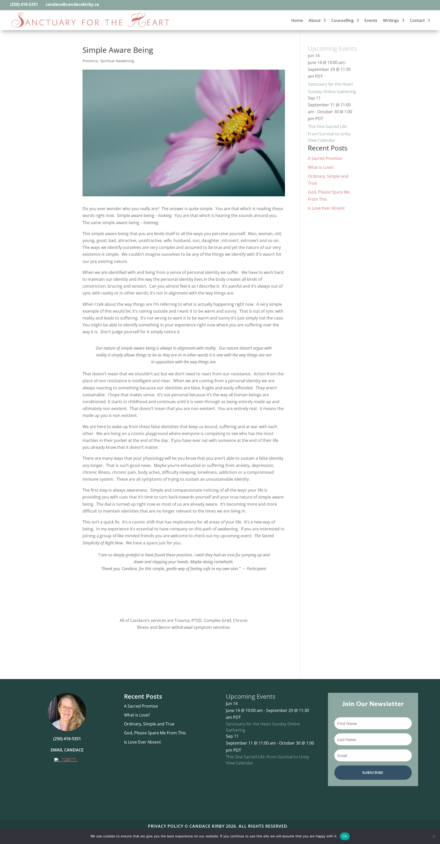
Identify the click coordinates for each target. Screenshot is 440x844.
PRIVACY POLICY (165, 826)
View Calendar (321, 140)
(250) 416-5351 (24, 4)
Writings (391, 20)
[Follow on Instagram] (117, 4)
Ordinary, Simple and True (149, 724)
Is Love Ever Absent (326, 208)
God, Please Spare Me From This (155, 733)
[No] (433, 836)
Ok (344, 836)
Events (370, 20)
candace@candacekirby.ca (73, 4)
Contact (417, 20)
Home (297, 20)
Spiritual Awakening (117, 60)
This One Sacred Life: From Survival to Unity (267, 757)
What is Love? (321, 167)
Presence (90, 60)
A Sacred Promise (325, 158)
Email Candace (67, 750)
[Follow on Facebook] (108, 4)
